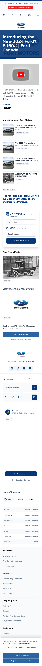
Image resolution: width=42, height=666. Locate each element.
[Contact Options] (29, 15)
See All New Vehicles (21, 334)
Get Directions (20, 474)
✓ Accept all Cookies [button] (21, 655)
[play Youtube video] (21, 74)
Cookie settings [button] (24, 643)
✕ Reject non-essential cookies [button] (21, 661)
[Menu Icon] (38, 15)
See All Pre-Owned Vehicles (21, 340)
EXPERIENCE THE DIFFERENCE (20, 7)
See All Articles (9, 189)
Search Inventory (21, 241)
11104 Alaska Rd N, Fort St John (23, 413)
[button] (4, 15)
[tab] (8, 499)
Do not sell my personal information (21, 648)
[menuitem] (21, 559)
